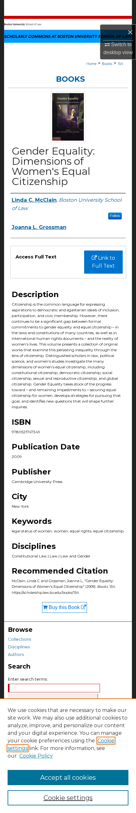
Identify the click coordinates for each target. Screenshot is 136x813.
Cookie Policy (36, 756)
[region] (68, 755)
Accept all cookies (68, 777)
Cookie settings (68, 798)
